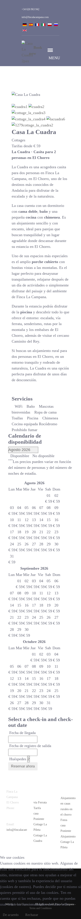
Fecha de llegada (22, 733)
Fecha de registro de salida (30, 746)
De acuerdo (11, 915)
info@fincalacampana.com (22, 829)
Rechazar (31, 915)
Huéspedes (17, 759)
